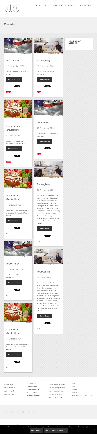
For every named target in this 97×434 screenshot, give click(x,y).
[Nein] (95, 429)
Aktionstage (56, 6)
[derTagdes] (12, 8)
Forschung (64, 398)
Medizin (62, 384)
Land (12, 391)
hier (93, 427)
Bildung (60, 391)
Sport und (52, 394)
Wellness (59, 394)
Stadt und (7, 391)
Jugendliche (61, 387)
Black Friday (12, 60)
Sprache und (53, 391)
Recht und (7, 394)
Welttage (41, 6)
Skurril (13, 384)
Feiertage (70, 6)
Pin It (38, 241)
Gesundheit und (54, 384)
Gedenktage (85, 6)
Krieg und (7, 398)
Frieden (13, 398)
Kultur (13, 387)
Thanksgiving (43, 60)
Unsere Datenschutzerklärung (56, 430)
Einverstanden (36, 430)
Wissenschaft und (55, 398)
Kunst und (7, 387)
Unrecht (13, 394)
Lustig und (7, 384)
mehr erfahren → (14, 79)
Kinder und (53, 387)
